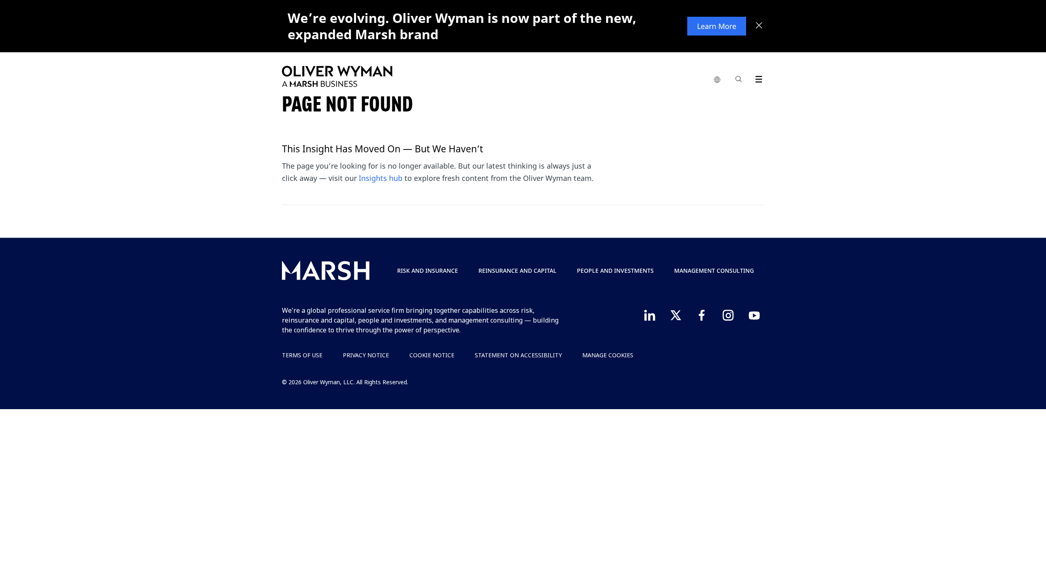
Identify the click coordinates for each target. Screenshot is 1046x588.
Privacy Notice (366, 355)
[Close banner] (759, 26)
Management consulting (714, 270)
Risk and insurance (427, 270)
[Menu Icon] (757, 78)
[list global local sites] (717, 80)
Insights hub (380, 178)
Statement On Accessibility (518, 355)
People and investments (615, 270)
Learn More (716, 26)
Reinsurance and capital (517, 270)
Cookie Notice (431, 355)
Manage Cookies (607, 355)
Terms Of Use (302, 355)
